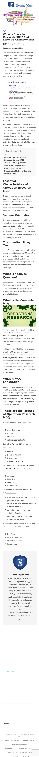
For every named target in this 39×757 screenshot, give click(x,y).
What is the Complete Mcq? (15, 165)
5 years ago (21, 44)
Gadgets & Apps (20, 708)
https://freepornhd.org (9, 13)
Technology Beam (11, 44)
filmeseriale (19, 7)
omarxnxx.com (30, 10)
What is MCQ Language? (13, 168)
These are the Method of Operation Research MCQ (18, 172)
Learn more (10, 672)
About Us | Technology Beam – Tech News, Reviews (19, 741)
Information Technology (20, 719)
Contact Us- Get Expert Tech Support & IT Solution (20, 753)
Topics (5, 31)
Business (20, 698)
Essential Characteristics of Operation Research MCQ (15, 158)
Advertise (9, 748)
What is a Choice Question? (15, 163)
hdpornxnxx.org (16, 10)
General (20, 715)
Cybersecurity (20, 701)
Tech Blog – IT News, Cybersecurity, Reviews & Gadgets (20, 745)
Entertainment (20, 705)
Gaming (20, 712)
